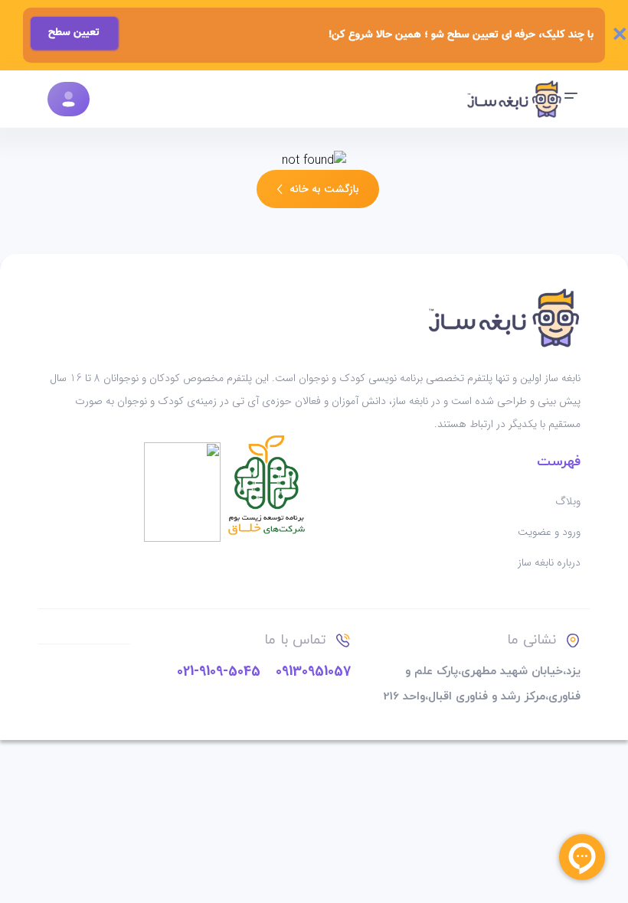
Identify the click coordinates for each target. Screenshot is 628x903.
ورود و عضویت (549, 531)
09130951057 (313, 671)
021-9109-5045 (218, 671)
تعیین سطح (74, 32)
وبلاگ (568, 501)
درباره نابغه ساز (549, 562)
